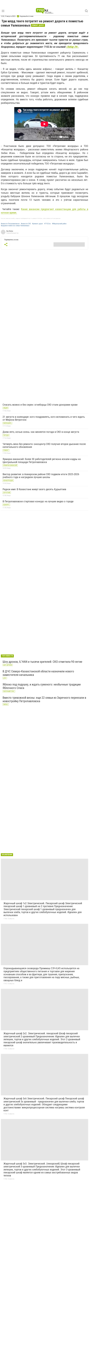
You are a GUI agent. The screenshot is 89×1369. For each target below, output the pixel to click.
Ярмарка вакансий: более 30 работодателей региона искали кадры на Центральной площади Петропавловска (42, 461)
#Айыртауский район (59, 224)
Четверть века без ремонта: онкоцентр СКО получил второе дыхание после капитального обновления (44, 446)
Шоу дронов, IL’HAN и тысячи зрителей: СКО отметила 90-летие (42, 661)
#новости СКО (26, 224)
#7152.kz (47, 224)
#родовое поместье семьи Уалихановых (15, 226)
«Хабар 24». (72, 46)
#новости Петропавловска (10, 224)
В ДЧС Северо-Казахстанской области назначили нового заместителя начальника (38, 673)
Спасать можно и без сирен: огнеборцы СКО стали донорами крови (40, 404)
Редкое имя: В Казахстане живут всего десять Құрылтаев (34, 489)
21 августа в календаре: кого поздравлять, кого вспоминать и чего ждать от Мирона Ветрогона (44, 418)
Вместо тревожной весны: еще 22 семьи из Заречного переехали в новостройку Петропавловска (44, 699)
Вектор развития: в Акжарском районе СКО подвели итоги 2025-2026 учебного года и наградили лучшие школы (41, 476)
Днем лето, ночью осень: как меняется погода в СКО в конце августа (41, 431)
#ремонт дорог (37, 224)
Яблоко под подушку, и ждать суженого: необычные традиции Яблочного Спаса (42, 686)
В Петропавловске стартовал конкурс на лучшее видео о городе (38, 501)
